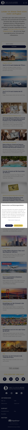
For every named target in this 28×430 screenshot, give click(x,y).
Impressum (17, 220)
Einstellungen (18, 225)
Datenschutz (11, 220)
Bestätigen (9, 225)
